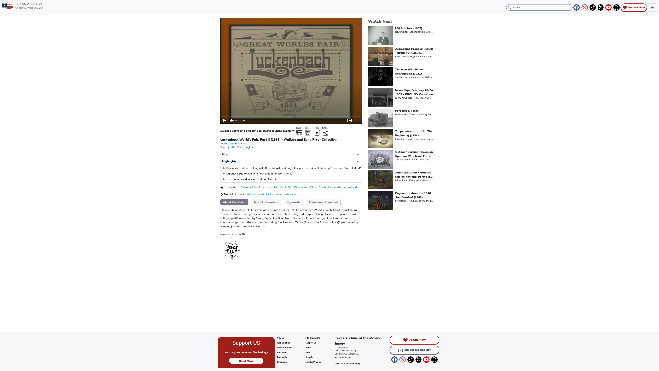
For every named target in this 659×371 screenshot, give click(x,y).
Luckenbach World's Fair (279, 187)
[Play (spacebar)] (224, 120)
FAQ (307, 352)
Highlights (229, 161)
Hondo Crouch (350, 187)
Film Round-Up (312, 338)
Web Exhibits (283, 343)
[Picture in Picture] (349, 120)
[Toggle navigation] (652, 7)
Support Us (310, 343)
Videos (280, 338)
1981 (232, 147)
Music (304, 187)
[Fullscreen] (358, 120)
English (249, 147)
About (308, 347)
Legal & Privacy (313, 362)
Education (282, 352)
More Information (266, 202)
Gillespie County (317, 187)
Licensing (282, 362)
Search (309, 357)
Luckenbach (334, 187)
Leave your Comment (323, 202)
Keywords (293, 202)
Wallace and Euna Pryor (233, 143)
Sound (223, 147)
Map (225, 154)
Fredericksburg (273, 193)
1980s (297, 187)
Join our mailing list (417, 349)
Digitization (282, 357)
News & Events (284, 347)
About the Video (234, 202)
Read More (246, 361)
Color (240, 147)
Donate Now (636, 7)
